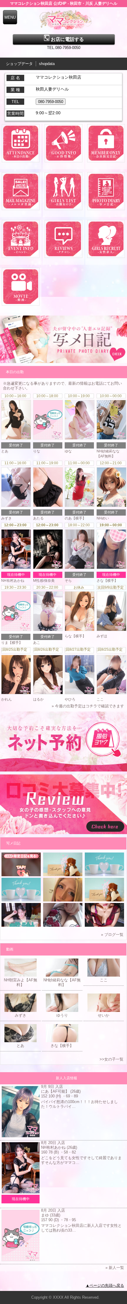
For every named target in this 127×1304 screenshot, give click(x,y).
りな (36, 451)
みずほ (102, 636)
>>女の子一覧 (111, 1059)
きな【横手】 (62, 1045)
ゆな (68, 451)
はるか (38, 699)
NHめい (103, 518)
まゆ (45, 1215)
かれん (6, 699)
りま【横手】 (11, 643)
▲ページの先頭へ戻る (105, 1285)
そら (68, 581)
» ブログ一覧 (112, 934)
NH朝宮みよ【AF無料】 (20, 982)
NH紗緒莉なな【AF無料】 (62, 982)
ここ (100, 699)
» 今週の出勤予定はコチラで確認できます (88, 706)
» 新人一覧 (114, 1267)
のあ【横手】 (75, 518)
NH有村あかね (12, 581)
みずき (6, 518)
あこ (36, 643)
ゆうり (62, 1015)
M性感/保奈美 (44, 581)
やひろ (70, 699)
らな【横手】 (75, 636)
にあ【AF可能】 (55, 1091)
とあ (4, 451)
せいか (103, 1015)
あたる (38, 518)
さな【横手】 (107, 581)
